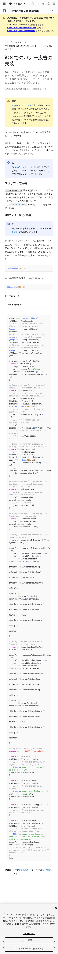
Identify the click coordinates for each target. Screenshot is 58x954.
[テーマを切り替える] (43, 3)
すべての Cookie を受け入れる (29, 948)
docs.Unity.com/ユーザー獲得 (21, 30)
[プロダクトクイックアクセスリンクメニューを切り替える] (53, 10)
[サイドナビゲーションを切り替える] (4, 10)
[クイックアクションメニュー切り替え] (54, 3)
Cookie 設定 (29, 933)
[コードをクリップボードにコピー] (44, 268)
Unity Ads (18, 42)
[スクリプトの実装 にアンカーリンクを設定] (2, 183)
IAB (29, 105)
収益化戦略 (23, 870)
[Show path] (7, 42)
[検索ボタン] (33, 3)
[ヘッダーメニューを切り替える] (4, 3)
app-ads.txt (17, 105)
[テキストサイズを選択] (38, 3)
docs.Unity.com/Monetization (21, 27)
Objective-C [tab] (15, 304)
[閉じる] (56, 908)
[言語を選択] (49, 3)
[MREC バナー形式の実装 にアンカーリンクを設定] (2, 214)
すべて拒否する (29, 940)
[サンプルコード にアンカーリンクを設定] (2, 296)
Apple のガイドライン (22, 167)
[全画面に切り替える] (50, 268)
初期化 (15, 232)
